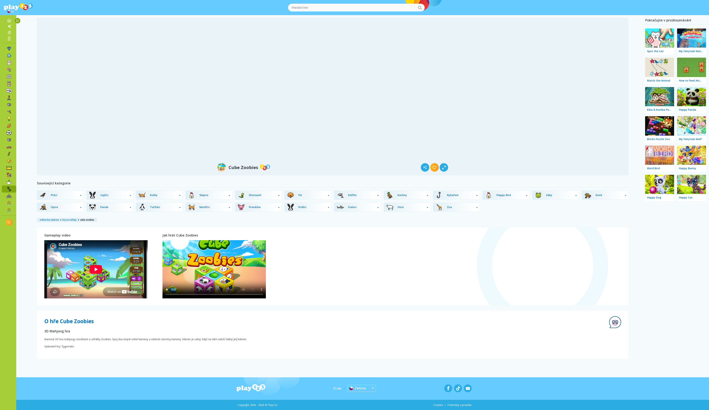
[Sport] (9, 125)
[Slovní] (9, 76)
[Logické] (9, 118)
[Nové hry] (9, 26)
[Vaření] (9, 182)
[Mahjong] (9, 62)
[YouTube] (468, 388)
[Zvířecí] (9, 189)
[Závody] (9, 146)
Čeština (360, 388)
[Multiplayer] (9, 196)
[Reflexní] (9, 153)
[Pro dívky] (9, 203)
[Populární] (9, 32)
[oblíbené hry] (9, 222)
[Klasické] (9, 139)
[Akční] (9, 111)
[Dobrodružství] (9, 160)
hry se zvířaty (69, 219)
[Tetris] (9, 174)
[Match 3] (9, 48)
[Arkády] (9, 97)
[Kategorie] (9, 38)
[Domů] (9, 20)
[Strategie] (9, 167)
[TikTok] (458, 388)
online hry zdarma (49, 219)
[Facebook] (448, 388)
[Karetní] (9, 83)
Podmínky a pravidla (459, 405)
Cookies (438, 405)
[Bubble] (9, 69)
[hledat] (420, 7)
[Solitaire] (9, 90)
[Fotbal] (9, 132)
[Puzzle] (9, 55)
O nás (337, 388)
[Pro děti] (9, 210)
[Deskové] (9, 104)
